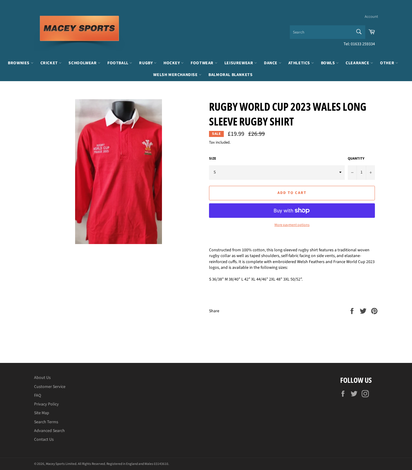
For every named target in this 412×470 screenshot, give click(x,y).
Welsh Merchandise (176, 75)
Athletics (299, 63)
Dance (271, 63)
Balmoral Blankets (230, 75)
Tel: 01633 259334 (359, 44)
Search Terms (46, 422)
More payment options (291, 225)
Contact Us (44, 440)
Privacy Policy (46, 404)
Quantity (356, 158)
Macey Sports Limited (61, 464)
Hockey (172, 63)
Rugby (146, 63)
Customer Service (49, 387)
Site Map (41, 413)
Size (212, 158)
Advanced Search (49, 431)
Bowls (328, 63)
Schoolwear (83, 63)
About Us (42, 378)
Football (118, 63)
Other (387, 63)
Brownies (19, 63)
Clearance (358, 63)
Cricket (49, 63)
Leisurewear (239, 63)
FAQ (37, 395)
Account (371, 16)
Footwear (202, 63)
